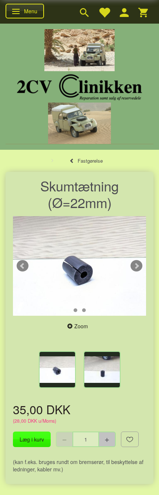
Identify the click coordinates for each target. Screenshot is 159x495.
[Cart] (143, 12)
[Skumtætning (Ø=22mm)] (79, 266)
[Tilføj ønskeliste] (130, 439)
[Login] (124, 12)
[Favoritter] (104, 12)
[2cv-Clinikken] (79, 86)
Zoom (81, 326)
